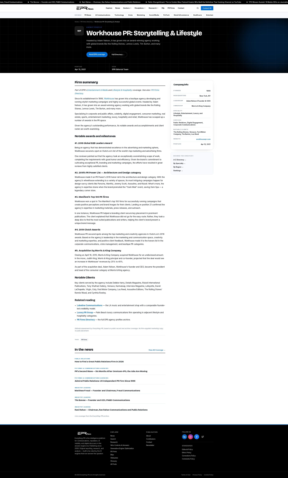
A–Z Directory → (179, 160)
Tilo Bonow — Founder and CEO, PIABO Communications (49, 2)
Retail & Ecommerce (181, 15)
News (117, 8)
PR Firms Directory (87, 22)
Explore (109, 8)
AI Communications (102, 15)
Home (77, 22)
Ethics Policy (186, 452)
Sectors (126, 8)
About (148, 436)
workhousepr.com (203, 139)
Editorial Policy (187, 449)
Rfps (112, 455)
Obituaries (114, 458)
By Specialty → (179, 163)
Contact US (207, 8)
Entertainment (211, 15)
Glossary (113, 461)
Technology (119, 15)
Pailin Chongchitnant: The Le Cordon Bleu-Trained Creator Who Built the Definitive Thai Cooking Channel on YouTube (191, 2)
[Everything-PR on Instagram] (190, 436)
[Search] (198, 8)
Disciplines (139, 8)
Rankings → (178, 170)
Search (113, 439)
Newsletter (150, 445)
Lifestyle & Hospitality (122, 90)
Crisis (130, 15)
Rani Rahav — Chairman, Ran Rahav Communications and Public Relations (107, 2)
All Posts (113, 464)
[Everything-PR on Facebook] (196, 436)
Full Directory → (118, 54)
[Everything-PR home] (90, 433)
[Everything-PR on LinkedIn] (184, 436)
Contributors (150, 439)
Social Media (154, 15)
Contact (181, 8)
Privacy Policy (197, 475)
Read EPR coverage (97, 54)
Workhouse (109, 98)
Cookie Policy (208, 475)
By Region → (178, 167)
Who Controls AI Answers (119, 445)
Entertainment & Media (97, 90)
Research (152, 8)
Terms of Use (185, 475)
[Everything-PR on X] (202, 436)
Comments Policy (188, 459)
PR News (87, 15)
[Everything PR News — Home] (84, 8)
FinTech (166, 15)
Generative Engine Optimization (122, 448)
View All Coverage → (157, 350)
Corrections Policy (189, 456)
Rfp (163, 8)
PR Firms (171, 8)
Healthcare (197, 15)
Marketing (141, 15)
